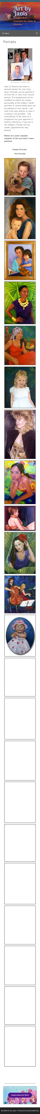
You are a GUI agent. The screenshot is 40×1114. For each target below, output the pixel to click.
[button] (20, 1095)
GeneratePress (33, 1111)
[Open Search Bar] (37, 33)
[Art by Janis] (7, 16)
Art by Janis (22, 10)
